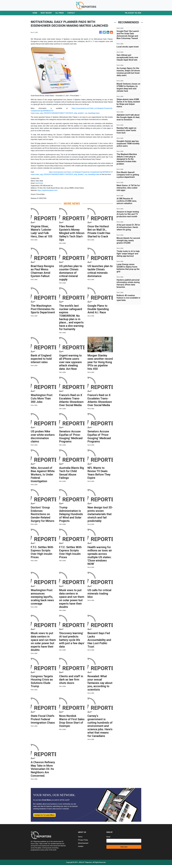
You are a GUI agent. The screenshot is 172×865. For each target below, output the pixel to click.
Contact (80, 846)
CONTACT (71, 13)
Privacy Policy (83, 840)
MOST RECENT (46, 13)
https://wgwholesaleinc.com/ (47, 190)
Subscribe (123, 847)
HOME (35, 13)
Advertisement (83, 843)
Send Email (39, 183)
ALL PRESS (59, 13)
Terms (80, 837)
